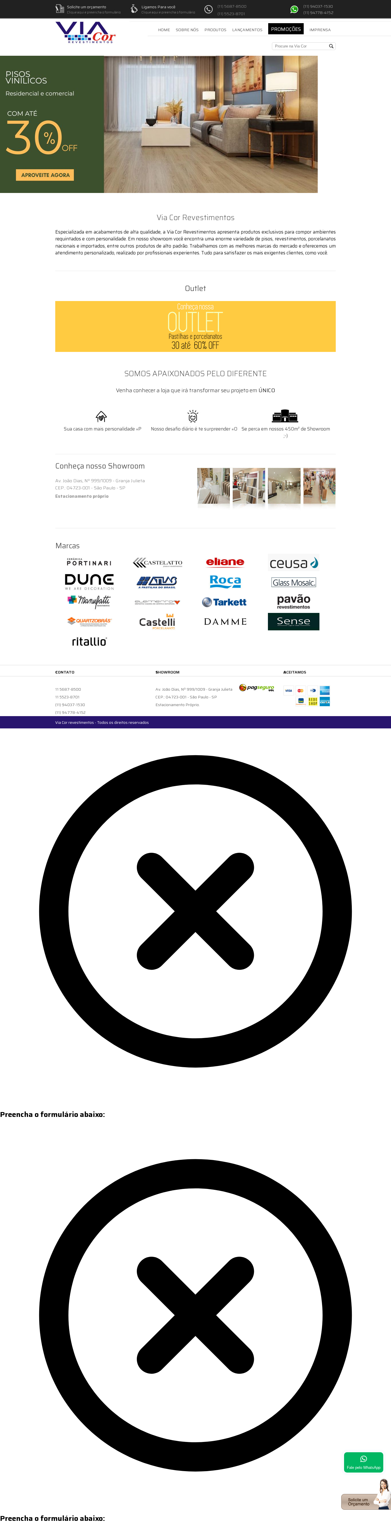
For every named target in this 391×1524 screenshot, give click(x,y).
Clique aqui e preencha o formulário (94, 12)
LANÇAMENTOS (247, 30)
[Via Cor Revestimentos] (86, 28)
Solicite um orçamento (86, 7)
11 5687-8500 (68, 689)
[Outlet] (195, 326)
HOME (164, 30)
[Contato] (366, 1508)
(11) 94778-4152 (318, 12)
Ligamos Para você (158, 7)
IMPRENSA (320, 30)
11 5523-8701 (67, 697)
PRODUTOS (215, 30)
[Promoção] (159, 191)
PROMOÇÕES (286, 29)
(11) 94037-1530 (318, 6)
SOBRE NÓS (187, 30)
